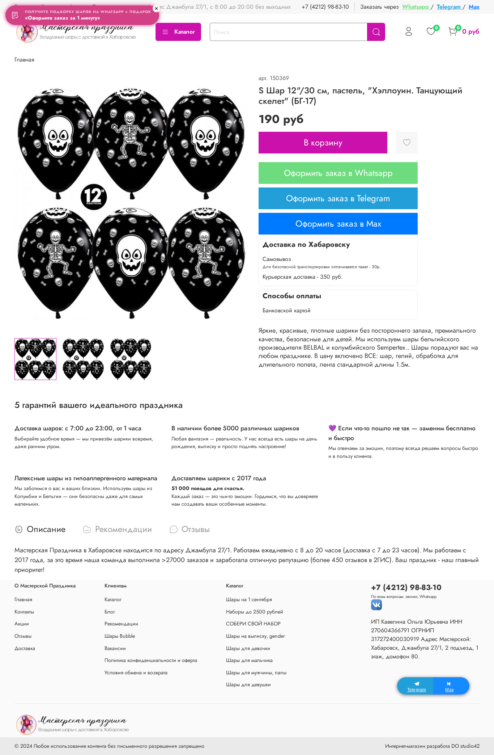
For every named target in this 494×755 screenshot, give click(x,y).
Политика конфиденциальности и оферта (151, 660)
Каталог (184, 32)
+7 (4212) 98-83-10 (325, 7)
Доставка (24, 648)
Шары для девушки (248, 684)
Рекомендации (121, 623)
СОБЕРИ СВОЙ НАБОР (253, 623)
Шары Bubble (120, 636)
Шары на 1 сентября (249, 599)
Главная (24, 59)
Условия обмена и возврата (136, 672)
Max (474, 7)
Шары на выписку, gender (255, 636)
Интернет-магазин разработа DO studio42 (432, 746)
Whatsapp (416, 7)
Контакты (24, 611)
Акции (21, 623)
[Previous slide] (26, 203)
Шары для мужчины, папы (256, 672)
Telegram (450, 7)
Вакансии (115, 648)
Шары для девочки (248, 648)
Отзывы (22, 636)
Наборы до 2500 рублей (254, 611)
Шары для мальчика (249, 660)
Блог (110, 611)
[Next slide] (235, 203)
